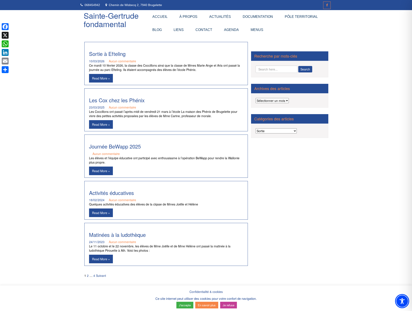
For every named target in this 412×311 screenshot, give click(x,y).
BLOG (157, 30)
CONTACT (203, 30)
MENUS (257, 30)
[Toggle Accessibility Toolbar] (402, 301)
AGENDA (231, 30)
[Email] (5, 61)
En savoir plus (207, 305)
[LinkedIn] (5, 52)
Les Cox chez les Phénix (117, 100)
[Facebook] (327, 5)
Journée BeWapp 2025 (115, 146)
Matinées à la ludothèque (117, 234)
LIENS (179, 30)
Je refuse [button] (228, 305)
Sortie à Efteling (107, 53)
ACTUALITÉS (220, 16)
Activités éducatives (111, 192)
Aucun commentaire (122, 61)
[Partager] (5, 69)
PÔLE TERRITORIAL (301, 16)
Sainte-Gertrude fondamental (111, 19)
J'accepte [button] (185, 305)
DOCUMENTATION (258, 16)
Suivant (101, 275)
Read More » (101, 78)
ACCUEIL (160, 16)
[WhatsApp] (5, 44)
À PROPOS (188, 16)
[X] (5, 35)
